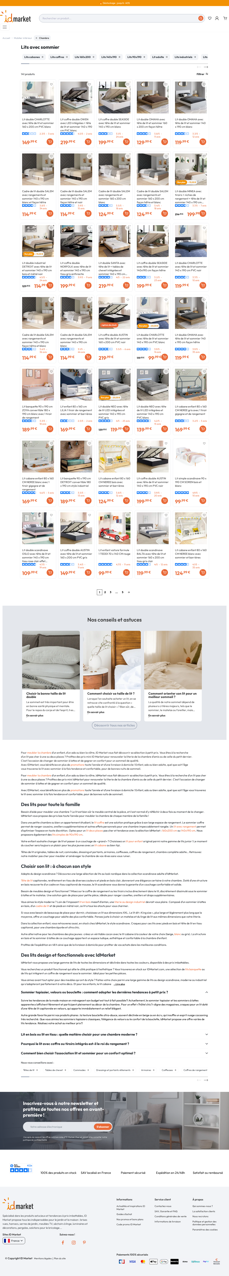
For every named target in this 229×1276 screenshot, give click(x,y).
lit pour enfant (134, 841)
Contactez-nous (163, 1206)
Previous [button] (199, 67)
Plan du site (60, 1258)
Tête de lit (27, 880)
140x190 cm (188, 830)
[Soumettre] (200, 18)
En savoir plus (34, 715)
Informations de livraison (168, 1221)
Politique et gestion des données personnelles (204, 1223)
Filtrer (200, 74)
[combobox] (122, 18)
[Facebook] (63, 1242)
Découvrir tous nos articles (114, 725)
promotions (77, 764)
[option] (114, 3)
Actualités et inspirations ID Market (131, 1208)
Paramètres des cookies (205, 1229)
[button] (217, 18)
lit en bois (85, 902)
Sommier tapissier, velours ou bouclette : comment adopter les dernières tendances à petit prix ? (94, 992)
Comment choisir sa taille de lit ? (110, 693)
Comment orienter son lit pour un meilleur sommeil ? (172, 695)
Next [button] (206, 67)
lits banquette (193, 969)
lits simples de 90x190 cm (67, 834)
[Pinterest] (84, 1242)
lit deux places (94, 830)
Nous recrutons (200, 1216)
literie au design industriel (129, 902)
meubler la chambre (39, 752)
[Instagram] (73, 1242)
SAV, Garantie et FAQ (166, 1211)
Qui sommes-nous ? (202, 1206)
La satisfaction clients (203, 1211)
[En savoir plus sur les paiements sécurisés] (122, 1261)
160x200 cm (169, 830)
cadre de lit (42, 906)
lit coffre (99, 822)
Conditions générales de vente (171, 1216)
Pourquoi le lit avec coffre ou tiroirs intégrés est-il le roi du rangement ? (75, 1044)
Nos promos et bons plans (130, 1219)
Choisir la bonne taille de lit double (46, 695)
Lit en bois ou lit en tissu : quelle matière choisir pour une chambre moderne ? (79, 1034)
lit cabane (100, 845)
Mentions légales (43, 1258)
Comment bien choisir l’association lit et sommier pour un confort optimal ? (78, 1053)
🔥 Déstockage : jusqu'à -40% (114, 3)
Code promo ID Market (129, 1224)
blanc (177, 934)
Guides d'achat (124, 1214)
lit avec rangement (185, 826)
